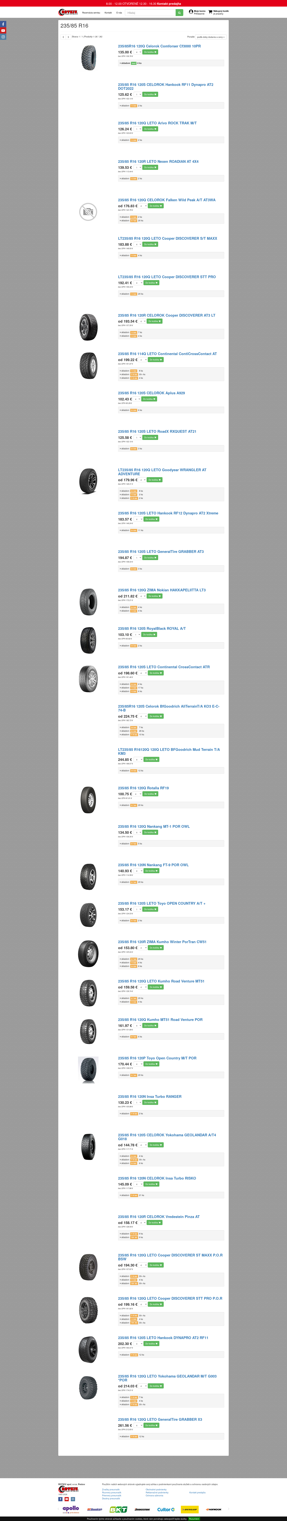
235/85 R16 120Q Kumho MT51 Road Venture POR (160, 1019)
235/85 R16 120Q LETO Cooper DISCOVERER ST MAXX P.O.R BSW (170, 1256)
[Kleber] (213, 1510)
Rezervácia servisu (91, 12)
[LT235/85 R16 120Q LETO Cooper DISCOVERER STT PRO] (88, 290)
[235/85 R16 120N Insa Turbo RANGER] (88, 1110)
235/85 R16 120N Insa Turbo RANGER (149, 1096)
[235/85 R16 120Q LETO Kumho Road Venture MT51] (88, 995)
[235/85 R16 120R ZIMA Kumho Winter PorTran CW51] (88, 955)
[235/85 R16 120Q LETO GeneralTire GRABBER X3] (88, 1433)
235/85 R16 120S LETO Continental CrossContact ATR (164, 666)
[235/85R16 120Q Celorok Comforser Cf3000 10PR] (88, 60)
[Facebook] (3, 24)
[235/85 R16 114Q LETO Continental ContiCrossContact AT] (88, 367)
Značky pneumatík (111, 1489)
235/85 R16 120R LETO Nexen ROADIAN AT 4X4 (158, 161)
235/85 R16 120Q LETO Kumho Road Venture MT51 (161, 981)
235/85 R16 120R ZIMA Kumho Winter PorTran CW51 (162, 941)
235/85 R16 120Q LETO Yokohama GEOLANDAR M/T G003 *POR (167, 1377)
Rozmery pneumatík (111, 1492)
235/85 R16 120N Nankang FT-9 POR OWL (153, 864)
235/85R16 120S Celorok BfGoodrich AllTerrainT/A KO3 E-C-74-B (168, 708)
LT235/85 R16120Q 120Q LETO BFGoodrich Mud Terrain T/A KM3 (169, 751)
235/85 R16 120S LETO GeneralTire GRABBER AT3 (161, 551)
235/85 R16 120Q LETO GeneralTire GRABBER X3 (160, 1419)
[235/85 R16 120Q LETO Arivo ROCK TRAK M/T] (88, 137)
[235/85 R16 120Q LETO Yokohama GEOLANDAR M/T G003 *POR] (88, 1390)
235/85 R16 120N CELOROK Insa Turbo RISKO (157, 1178)
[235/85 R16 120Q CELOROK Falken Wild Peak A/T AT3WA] (88, 214)
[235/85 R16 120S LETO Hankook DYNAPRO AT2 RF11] (88, 1351)
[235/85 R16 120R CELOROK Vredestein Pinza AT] (88, 1230)
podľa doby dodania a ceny (210, 36)
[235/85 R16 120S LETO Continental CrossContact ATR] (88, 681)
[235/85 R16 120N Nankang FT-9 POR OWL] (88, 878)
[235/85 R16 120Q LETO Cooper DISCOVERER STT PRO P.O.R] (88, 1312)
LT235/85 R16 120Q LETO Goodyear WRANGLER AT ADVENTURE (162, 471)
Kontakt (108, 12)
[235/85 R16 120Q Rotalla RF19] (88, 802)
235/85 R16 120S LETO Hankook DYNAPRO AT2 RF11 (163, 1337)
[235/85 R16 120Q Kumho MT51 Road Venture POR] (88, 1033)
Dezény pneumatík (111, 1498)
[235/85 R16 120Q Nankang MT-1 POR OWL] (88, 840)
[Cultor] (118, 1510)
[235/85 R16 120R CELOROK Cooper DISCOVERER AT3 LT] (88, 329)
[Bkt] (71, 1510)
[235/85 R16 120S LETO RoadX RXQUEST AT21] (88, 445)
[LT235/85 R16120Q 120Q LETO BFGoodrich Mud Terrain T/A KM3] (88, 763)
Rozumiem (194, 1518)
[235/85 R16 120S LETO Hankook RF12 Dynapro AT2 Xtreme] (88, 527)
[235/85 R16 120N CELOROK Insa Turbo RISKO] (88, 1192)
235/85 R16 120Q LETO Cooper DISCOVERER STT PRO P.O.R (170, 1298)
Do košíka (149, 51)
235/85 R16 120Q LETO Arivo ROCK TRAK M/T (157, 122)
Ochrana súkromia (154, 1495)
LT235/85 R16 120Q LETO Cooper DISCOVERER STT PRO (167, 276)
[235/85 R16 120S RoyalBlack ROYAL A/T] (88, 642)
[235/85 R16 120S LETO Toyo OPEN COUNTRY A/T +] (88, 917)
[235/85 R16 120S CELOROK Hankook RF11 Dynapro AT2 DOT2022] (88, 98)
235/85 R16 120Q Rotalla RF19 (143, 787)
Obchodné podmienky (156, 1489)
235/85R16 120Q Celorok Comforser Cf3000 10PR (159, 45)
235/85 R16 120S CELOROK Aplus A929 (151, 392)
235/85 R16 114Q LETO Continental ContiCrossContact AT (167, 353)
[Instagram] (3, 37)
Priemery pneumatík (111, 1495)
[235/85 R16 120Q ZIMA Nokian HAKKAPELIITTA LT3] (88, 604)
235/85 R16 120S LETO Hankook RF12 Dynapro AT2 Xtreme (168, 512)
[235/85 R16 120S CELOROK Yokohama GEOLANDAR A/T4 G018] (88, 1149)
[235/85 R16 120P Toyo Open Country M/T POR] (88, 1072)
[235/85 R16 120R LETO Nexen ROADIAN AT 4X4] (88, 175)
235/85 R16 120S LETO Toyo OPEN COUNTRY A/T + (162, 903)
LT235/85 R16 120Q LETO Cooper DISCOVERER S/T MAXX (167, 238)
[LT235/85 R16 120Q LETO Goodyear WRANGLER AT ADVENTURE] (88, 483)
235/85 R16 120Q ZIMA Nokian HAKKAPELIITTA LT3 (162, 589)
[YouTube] (3, 30)
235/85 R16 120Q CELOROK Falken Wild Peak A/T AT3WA (167, 199)
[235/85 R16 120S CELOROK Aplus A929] (88, 407)
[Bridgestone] (95, 1510)
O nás (119, 12)
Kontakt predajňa (169, 3)
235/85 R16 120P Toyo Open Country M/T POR (157, 1057)
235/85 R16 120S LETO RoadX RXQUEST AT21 (157, 431)
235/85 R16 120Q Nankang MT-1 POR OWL (154, 826)
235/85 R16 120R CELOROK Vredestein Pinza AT (159, 1216)
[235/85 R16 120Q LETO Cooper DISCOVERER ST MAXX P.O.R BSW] (88, 1269)
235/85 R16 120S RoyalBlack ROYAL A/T (152, 628)
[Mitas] (190, 1510)
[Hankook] (166, 1510)
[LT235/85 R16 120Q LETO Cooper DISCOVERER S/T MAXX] (88, 252)
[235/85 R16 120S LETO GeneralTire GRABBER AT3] (88, 565)
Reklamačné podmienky (157, 1492)
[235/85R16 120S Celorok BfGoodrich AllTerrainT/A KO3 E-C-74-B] (88, 720)
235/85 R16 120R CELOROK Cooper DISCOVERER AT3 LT (166, 315)
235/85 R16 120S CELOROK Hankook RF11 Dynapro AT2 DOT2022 (165, 86)
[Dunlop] (142, 1510)
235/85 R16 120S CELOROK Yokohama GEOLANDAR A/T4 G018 (167, 1136)
